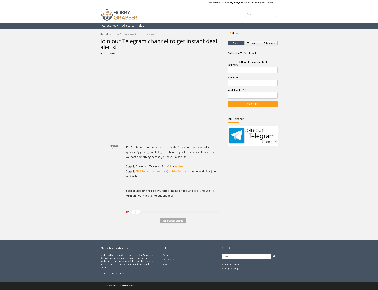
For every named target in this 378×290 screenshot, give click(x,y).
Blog (141, 25)
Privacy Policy (118, 273)
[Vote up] (138, 212)
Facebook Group (231, 264)
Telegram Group (231, 268)
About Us (167, 255)
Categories (109, 25)
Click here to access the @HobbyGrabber (162, 171)
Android (180, 166)
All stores (128, 25)
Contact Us (105, 273)
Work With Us (169, 259)
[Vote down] (133, 212)
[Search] (274, 14)
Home (103, 34)
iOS (169, 166)
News (112, 53)
